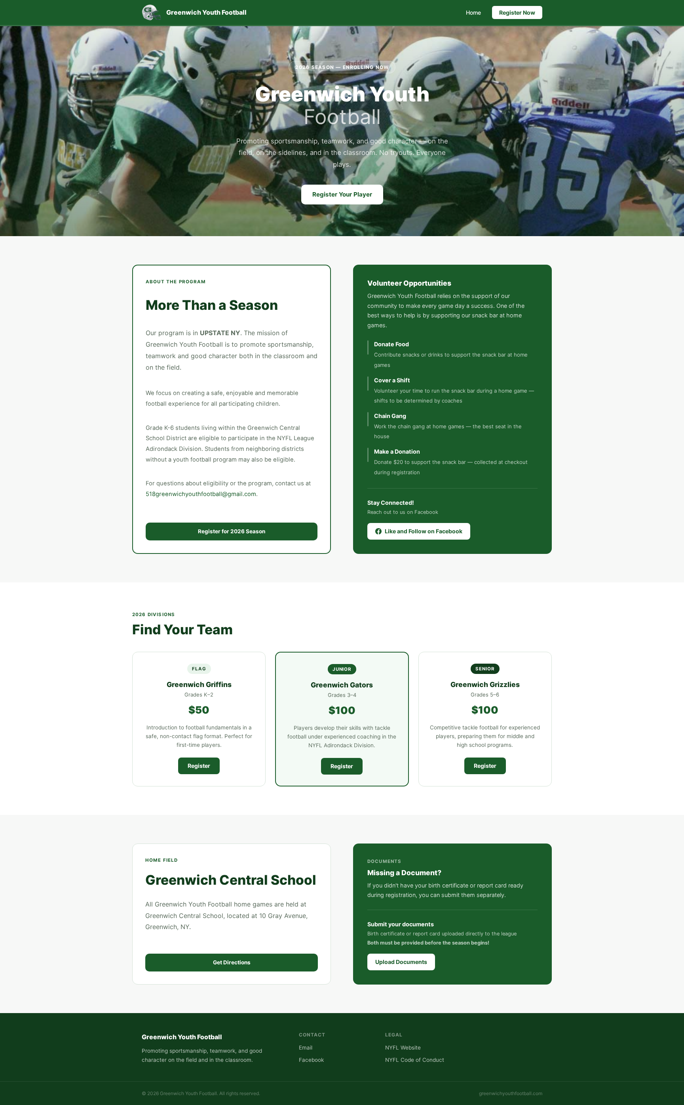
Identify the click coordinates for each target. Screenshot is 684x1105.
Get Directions (232, 962)
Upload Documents (401, 961)
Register (199, 765)
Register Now (517, 12)
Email (305, 1047)
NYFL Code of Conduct (414, 1060)
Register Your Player (342, 194)
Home (473, 12)
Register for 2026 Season (231, 531)
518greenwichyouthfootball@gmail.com (201, 494)
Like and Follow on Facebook (423, 531)
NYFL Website (403, 1047)
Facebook (311, 1060)
